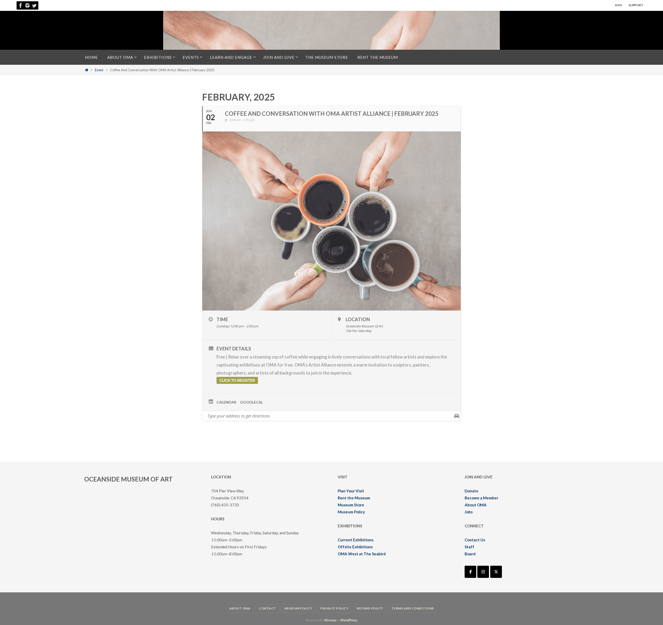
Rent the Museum (354, 497)
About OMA (476, 504)
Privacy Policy (334, 608)
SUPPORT (636, 5)
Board (470, 553)
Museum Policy (351, 511)
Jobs (469, 511)
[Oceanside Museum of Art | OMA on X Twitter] (496, 572)
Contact (267, 608)
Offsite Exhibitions (355, 546)
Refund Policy (370, 608)
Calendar (226, 402)
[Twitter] (34, 5)
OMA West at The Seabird (362, 553)
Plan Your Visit (351, 490)
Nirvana (330, 620)
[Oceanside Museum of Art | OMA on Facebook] (470, 572)
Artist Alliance (322, 365)
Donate (471, 490)
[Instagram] (27, 5)
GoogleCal (251, 402)
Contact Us (475, 539)
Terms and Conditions (413, 608)
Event (99, 70)
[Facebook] (21, 5)
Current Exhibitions (355, 539)
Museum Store (351, 504)
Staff (469, 546)
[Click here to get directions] (457, 416)
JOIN (618, 5)
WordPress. (349, 620)
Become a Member (481, 497)
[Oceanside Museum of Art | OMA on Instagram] (483, 572)
